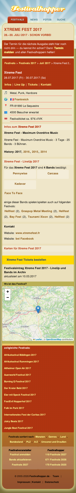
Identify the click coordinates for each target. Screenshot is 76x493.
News (34, 20)
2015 (35, 152)
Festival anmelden (20, 454)
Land (63, 437)
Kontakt (46, 84)
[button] (38, 310)
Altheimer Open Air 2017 (17, 368)
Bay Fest (15, 217)
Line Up (19, 84)
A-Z (36, 442)
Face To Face (13, 193)
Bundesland (16, 442)
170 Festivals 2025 (55, 465)
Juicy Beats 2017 (13, 421)
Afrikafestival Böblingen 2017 (20, 355)
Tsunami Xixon (38, 217)
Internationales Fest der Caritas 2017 (25, 415)
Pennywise (20, 173)
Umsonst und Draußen (53, 442)
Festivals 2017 (27, 63)
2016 (26, 152)
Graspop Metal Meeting (36, 211)
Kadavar (20, 184)
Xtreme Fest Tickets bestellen (26, 260)
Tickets (33, 84)
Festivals (17, 20)
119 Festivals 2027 (55, 454)
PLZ (28, 442)
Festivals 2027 (20, 465)
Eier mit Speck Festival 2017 (20, 395)
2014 (44, 152)
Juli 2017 (45, 63)
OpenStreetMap (53, 339)
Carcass (53, 173)
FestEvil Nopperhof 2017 (18, 401)
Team (56, 476)
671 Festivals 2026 (55, 459)
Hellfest (9, 211)
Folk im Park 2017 (14, 408)
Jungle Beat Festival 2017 (18, 428)
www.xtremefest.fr (28, 233)
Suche (61, 20)
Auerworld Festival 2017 (17, 375)
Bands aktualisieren (20, 459)
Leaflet (38, 339)
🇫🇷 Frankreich (19, 99)
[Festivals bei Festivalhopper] (38, 8)
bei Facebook (25, 238)
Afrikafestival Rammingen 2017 (21, 361)
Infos (7, 84)
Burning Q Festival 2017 (17, 381)
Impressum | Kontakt (29, 482)
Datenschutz (52, 482)
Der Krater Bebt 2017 (16, 388)
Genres (53, 437)
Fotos (47, 20)
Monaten (40, 437)
